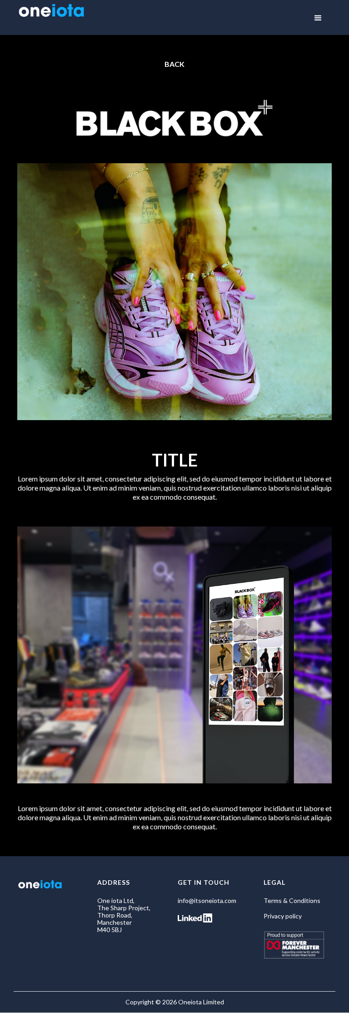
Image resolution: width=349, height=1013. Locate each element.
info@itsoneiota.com (207, 900)
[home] (51, 14)
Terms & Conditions (292, 900)
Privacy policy (283, 916)
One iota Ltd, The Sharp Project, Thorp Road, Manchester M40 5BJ (123, 915)
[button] (318, 18)
